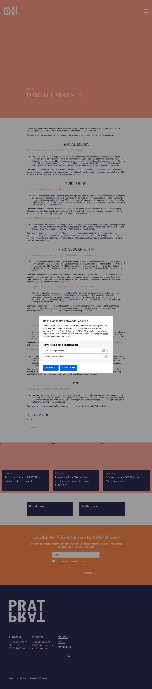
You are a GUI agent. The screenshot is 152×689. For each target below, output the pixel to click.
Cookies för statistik (55, 356)
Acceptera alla (68, 368)
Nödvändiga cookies (55, 351)
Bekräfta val (50, 368)
